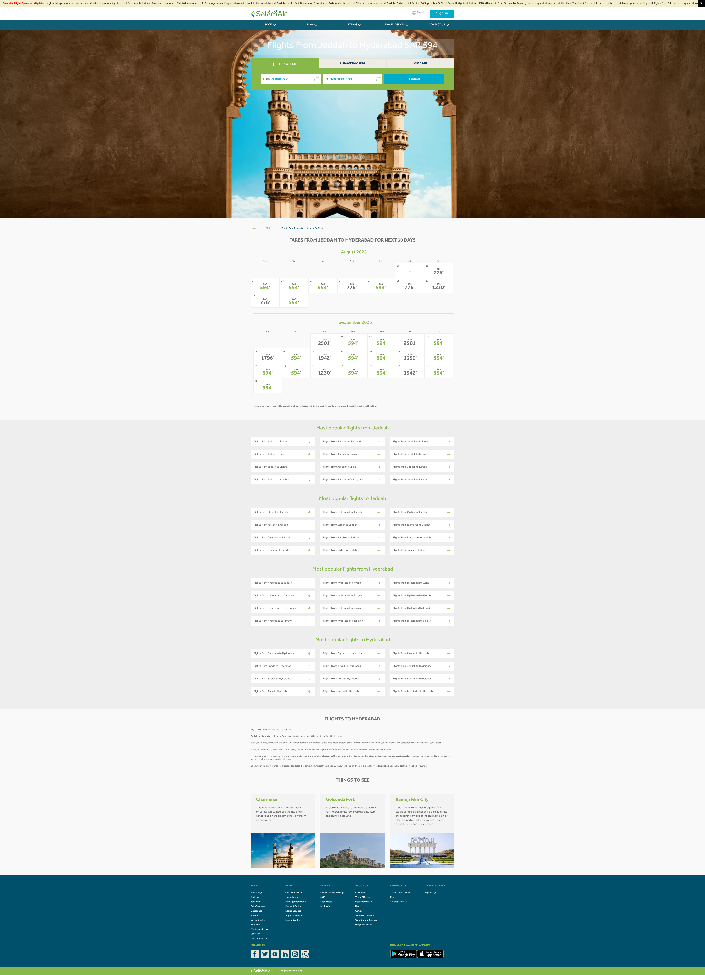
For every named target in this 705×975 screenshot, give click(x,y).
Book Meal (255, 902)
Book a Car (325, 906)
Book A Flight (257, 893)
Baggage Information (295, 902)
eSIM (322, 897)
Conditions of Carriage (366, 920)
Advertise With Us (399, 902)
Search (414, 79)
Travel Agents (395, 25)
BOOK (268, 25)
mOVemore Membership (332, 893)
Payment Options (294, 906)
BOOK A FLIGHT (287, 64)
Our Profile (360, 893)
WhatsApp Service (259, 929)
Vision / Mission (363, 897)
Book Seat (255, 897)
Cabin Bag (255, 934)
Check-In (420, 63)
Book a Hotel (326, 902)
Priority (254, 916)
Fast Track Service (259, 939)
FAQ (392, 897)
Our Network (291, 897)
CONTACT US (437, 25)
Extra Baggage (258, 906)
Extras (352, 25)
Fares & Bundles (293, 920)
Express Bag (256, 911)
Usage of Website (363, 925)
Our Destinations (293, 893)
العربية (420, 12)
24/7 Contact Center (400, 893)
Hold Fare (255, 925)
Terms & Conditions (364, 916)
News (358, 906)
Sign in (442, 14)
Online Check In (258, 920)
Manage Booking (352, 63)
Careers (359, 911)
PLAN (310, 25)
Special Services (293, 911)
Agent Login (431, 893)
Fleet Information (363, 902)
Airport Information (294, 916)
